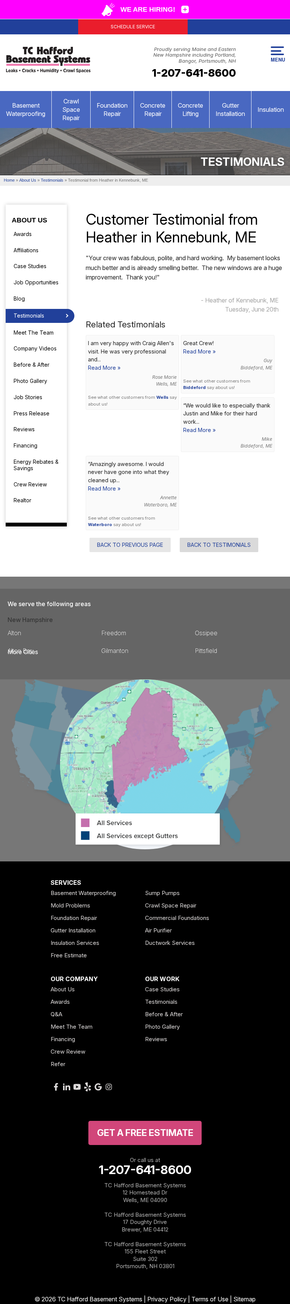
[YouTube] (77, 1086)
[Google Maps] (98, 1086)
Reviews (24, 429)
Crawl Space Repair (71, 109)
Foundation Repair (112, 109)
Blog (19, 298)
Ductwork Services (170, 942)
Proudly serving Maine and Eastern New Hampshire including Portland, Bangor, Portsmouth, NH (194, 55)
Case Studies (30, 266)
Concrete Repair (152, 109)
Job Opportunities (36, 282)
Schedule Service (133, 26)
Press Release (31, 413)
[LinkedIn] (66, 1086)
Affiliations (26, 250)
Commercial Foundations (177, 917)
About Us (29, 220)
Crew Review (30, 484)
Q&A (56, 1014)
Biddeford (194, 387)
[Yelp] (87, 1086)
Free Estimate (69, 955)
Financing (25, 445)
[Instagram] (108, 1086)
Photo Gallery (30, 381)
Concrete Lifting (190, 109)
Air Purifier (158, 930)
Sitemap (244, 1299)
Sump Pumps (162, 893)
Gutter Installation (230, 109)
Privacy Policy (167, 1299)
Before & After (31, 364)
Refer (58, 1064)
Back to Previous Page (130, 545)
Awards (23, 234)
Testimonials (29, 315)
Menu (277, 59)
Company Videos (35, 348)
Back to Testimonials (219, 545)
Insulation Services (75, 942)
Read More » (104, 367)
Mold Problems (70, 905)
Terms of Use (209, 1299)
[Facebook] (55, 1086)
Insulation (271, 109)
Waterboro (100, 524)
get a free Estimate (145, 1132)
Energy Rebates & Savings (36, 464)
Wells (162, 397)
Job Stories (28, 397)
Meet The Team (34, 332)
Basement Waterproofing (25, 109)
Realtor (22, 500)
